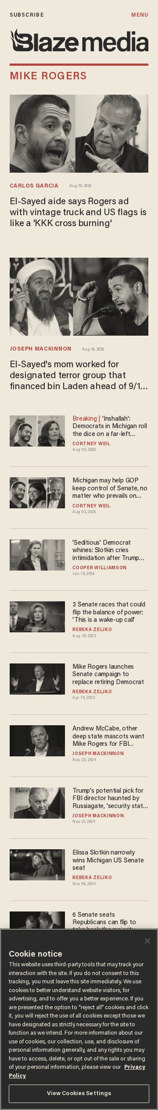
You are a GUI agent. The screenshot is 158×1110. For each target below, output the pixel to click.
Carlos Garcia (34, 186)
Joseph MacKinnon (41, 349)
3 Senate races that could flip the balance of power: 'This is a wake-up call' (108, 613)
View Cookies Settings (79, 1093)
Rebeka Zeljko (92, 630)
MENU (139, 15)
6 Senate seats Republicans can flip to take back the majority (104, 923)
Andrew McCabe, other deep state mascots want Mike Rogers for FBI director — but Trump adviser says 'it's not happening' (108, 737)
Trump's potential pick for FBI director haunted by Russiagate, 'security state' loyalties (109, 799)
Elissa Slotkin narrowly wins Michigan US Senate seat (108, 861)
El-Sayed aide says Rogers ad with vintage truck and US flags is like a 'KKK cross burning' (78, 213)
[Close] (147, 940)
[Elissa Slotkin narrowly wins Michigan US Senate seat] (37, 863)
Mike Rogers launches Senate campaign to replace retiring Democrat (108, 675)
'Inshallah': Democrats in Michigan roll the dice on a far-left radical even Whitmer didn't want (110, 427)
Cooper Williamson (99, 568)
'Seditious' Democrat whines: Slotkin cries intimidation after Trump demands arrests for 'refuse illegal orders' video (108, 551)
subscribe (27, 15)
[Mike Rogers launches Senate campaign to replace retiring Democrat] (37, 677)
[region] (79, 1019)
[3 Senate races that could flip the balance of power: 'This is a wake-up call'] (37, 616)
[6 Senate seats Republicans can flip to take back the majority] (37, 925)
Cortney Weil (91, 444)
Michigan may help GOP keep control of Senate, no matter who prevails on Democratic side (109, 489)
